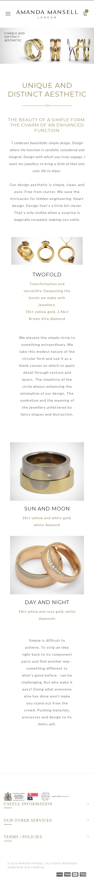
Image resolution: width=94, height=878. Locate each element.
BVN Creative (34, 867)
